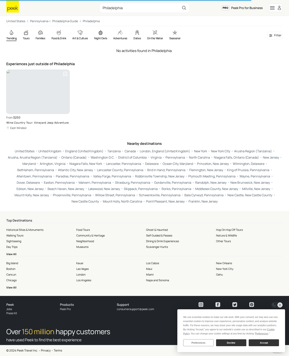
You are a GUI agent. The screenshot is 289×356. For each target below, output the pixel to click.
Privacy (46, 350)
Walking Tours (14, 235)
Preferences (198, 342)
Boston (10, 269)
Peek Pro (65, 309)
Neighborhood (85, 241)
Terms (58, 350)
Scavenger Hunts (157, 247)
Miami (150, 274)
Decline (231, 342)
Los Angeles (83, 280)
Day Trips (11, 247)
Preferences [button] (261, 333)
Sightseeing (13, 241)
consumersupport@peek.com (135, 309)
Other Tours (223, 241)
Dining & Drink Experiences (162, 241)
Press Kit (11, 313)
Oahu (219, 274)
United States (15, 21)
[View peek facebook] (217, 304)
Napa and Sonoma (157, 280)
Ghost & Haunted (157, 230)
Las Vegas (82, 269)
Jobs (9, 309)
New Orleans (224, 263)
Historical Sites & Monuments (24, 230)
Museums (82, 247)
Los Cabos (152, 263)
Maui (149, 269)
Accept (264, 342)
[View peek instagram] (201, 304)
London (81, 274)
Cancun (11, 274)
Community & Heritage (90, 235)
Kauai (79, 263)
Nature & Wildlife (226, 235)
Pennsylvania (39, 21)
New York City (224, 269)
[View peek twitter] (234, 304)
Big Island (12, 263)
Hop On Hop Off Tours (229, 230)
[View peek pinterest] (251, 304)
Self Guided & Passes (159, 235)
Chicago (11, 280)
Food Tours (83, 230)
